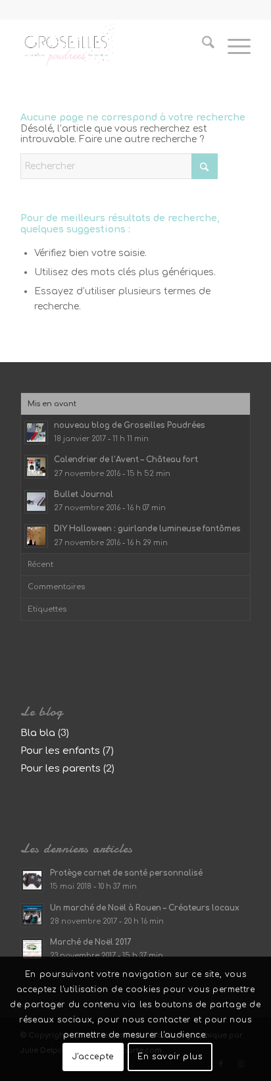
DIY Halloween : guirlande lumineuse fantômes (147, 529)
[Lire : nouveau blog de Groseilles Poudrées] (36, 432)
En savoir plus (169, 1056)
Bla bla (37, 733)
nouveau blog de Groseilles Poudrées (129, 425)
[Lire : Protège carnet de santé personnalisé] (32, 880)
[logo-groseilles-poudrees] (112, 45)
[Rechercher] (201, 45)
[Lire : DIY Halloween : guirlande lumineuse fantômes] (36, 536)
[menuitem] (201, 45)
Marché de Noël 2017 (91, 942)
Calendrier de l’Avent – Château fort (126, 460)
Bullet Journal (83, 494)
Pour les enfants (60, 750)
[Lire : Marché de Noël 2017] (32, 949)
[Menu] (232, 45)
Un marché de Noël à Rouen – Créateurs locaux (144, 908)
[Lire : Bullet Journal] (36, 502)
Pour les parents (60, 768)
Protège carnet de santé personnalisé (126, 873)
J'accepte (92, 1056)
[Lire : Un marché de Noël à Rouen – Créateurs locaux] (32, 915)
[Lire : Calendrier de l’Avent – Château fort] (36, 467)
